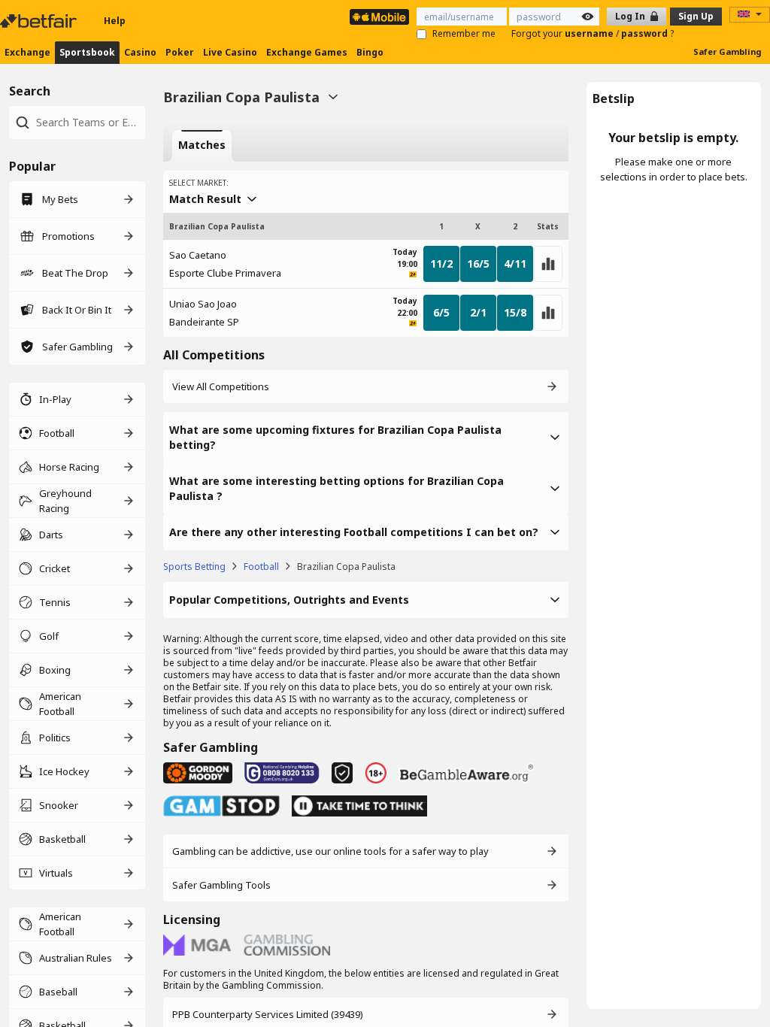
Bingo (369, 52)
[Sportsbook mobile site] (379, 17)
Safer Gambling (727, 51)
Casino (140, 52)
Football (261, 566)
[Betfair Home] (40, 21)
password (645, 33)
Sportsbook (87, 52)
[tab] (202, 146)
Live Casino (230, 52)
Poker (179, 52)
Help (115, 20)
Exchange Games (306, 52)
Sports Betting (194, 566)
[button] (365, 437)
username (590, 33)
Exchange (27, 52)
